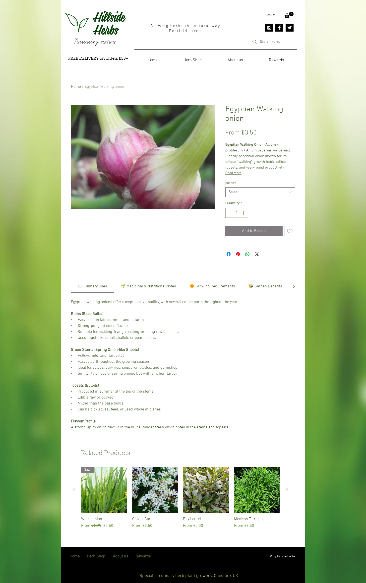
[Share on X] (257, 254)
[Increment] (244, 213)
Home (76, 86)
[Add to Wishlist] (290, 231)
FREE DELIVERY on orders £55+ (98, 59)
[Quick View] (155, 490)
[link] (92, 286)
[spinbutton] (237, 213)
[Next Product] (287, 490)
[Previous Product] (74, 490)
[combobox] (260, 192)
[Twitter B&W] (290, 28)
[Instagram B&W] (269, 28)
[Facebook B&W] (279, 28)
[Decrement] (229, 213)
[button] (289, 15)
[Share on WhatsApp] (247, 254)
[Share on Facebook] (229, 254)
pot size (232, 183)
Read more (233, 173)
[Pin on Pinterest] (238, 254)
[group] (180, 500)
